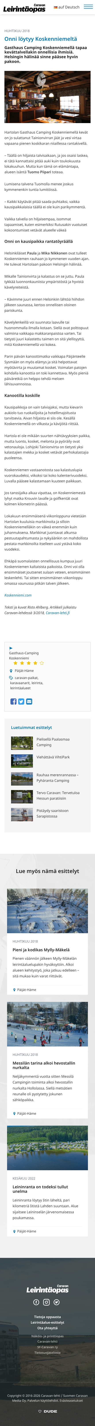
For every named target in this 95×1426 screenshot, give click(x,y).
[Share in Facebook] (13, 704)
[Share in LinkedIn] (29, 704)
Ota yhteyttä (47, 1328)
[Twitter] (56, 1304)
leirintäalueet (20, 688)
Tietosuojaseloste (47, 1353)
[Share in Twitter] (21, 704)
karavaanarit (20, 683)
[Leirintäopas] (24, 11)
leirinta (37, 683)
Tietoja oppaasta (47, 1317)
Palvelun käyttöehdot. (43, 1401)
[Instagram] (46, 1304)
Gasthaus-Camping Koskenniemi (24, 655)
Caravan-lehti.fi (58, 612)
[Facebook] (36, 1304)
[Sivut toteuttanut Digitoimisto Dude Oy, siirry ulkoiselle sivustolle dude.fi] (47, 1412)
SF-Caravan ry (47, 1347)
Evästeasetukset (71, 1401)
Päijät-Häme (24, 671)
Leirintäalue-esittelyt (47, 1322)
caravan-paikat (26, 678)
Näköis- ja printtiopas (47, 1336)
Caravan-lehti (48, 1341)
